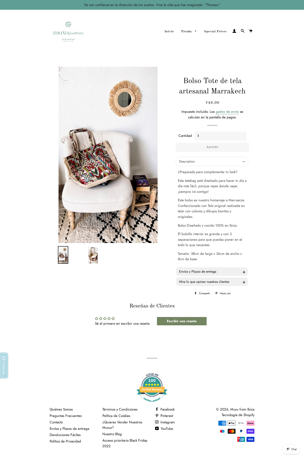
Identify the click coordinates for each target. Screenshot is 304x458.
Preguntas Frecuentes (66, 415)
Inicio (169, 31)
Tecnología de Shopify (238, 414)
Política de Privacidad (65, 441)
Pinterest (166, 415)
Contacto (56, 422)
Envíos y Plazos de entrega (69, 428)
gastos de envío (227, 111)
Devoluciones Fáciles (65, 434)
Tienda (187, 31)
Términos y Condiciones (120, 409)
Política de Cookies (116, 415)
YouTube (166, 428)
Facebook (167, 409)
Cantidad (185, 135)
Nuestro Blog (112, 433)
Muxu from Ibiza (242, 409)
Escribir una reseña (182, 321)
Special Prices (215, 31)
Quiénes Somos (61, 409)
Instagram (167, 422)
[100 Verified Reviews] (152, 403)
